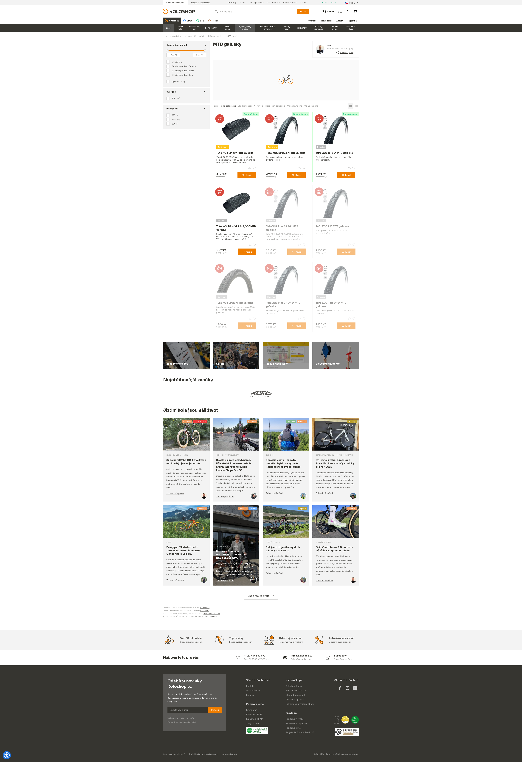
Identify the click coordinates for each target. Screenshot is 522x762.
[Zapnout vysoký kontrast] (7, 755)
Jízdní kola (180, 27)
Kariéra (250, 695)
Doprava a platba (295, 699)
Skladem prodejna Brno (182, 75)
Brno (350, 659)
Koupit (248, 175)
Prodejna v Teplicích (296, 723)
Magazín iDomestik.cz (200, 2)
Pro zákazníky (273, 2)
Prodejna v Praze (295, 719)
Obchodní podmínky (296, 695)
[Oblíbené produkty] (347, 11)
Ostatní (253, 509)
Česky (352, 2)
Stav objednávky (256, 2)
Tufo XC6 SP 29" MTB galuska (334, 152)
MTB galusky (205, 608)
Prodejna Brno (293, 728)
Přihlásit (215, 710)
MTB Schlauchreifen (211, 614)
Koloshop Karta (289, 2)
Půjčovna (352, 21)
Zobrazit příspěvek (175, 493)
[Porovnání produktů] (340, 11)
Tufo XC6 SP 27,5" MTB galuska (285, 152)
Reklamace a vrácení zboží (300, 704)
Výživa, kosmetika (318, 27)
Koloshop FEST (254, 714)
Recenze (187, 421)
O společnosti (253, 690)
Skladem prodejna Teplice (184, 66)
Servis (242, 2)
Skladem (176, 62)
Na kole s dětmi (351, 27)
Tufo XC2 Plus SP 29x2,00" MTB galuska (236, 228)
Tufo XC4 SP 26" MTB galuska (234, 302)
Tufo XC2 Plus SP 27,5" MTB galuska (283, 304)
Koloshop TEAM (254, 719)
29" (175, 115)
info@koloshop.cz (302, 655)
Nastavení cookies (230, 754)
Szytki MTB (204, 611)
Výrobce (171, 91)
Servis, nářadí (335, 27)
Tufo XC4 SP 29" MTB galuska (234, 152)
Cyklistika (176, 36)
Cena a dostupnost (176, 45)
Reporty (352, 421)
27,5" (176, 119)
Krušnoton (251, 710)
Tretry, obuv (287, 27)
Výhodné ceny (178, 81)
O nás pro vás (200, 421)
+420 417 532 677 (330, 2)
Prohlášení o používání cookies (203, 754)
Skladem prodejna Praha (183, 70)
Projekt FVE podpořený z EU (301, 732)
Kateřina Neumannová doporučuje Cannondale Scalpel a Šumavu (231, 554)
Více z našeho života (258, 596)
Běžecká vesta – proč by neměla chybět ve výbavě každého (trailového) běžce (283, 463)
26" (175, 124)
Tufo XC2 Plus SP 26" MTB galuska (282, 228)
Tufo (176, 98)
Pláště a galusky (215, 36)
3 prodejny (340, 655)
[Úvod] (179, 11)
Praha (336, 659)
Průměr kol (172, 108)
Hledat (303, 11)
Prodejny (232, 2)
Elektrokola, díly (194, 27)
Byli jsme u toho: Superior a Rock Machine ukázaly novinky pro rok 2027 (335, 463)
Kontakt (303, 2)
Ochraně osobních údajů (185, 722)
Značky (339, 21)
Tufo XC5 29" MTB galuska (332, 226)
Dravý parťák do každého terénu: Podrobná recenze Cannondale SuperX (183, 550)
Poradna (291, 421)
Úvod (165, 36)
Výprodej (312, 21)
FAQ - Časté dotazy (296, 690)
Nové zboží (326, 21)
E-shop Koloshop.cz (175, 2)
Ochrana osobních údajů (174, 754)
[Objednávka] (355, 11)
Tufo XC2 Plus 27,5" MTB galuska (331, 304)
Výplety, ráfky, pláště (245, 27)
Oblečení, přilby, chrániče (267, 27)
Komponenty (211, 28)
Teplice (343, 659)
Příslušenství (301, 28)
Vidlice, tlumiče (226, 27)
